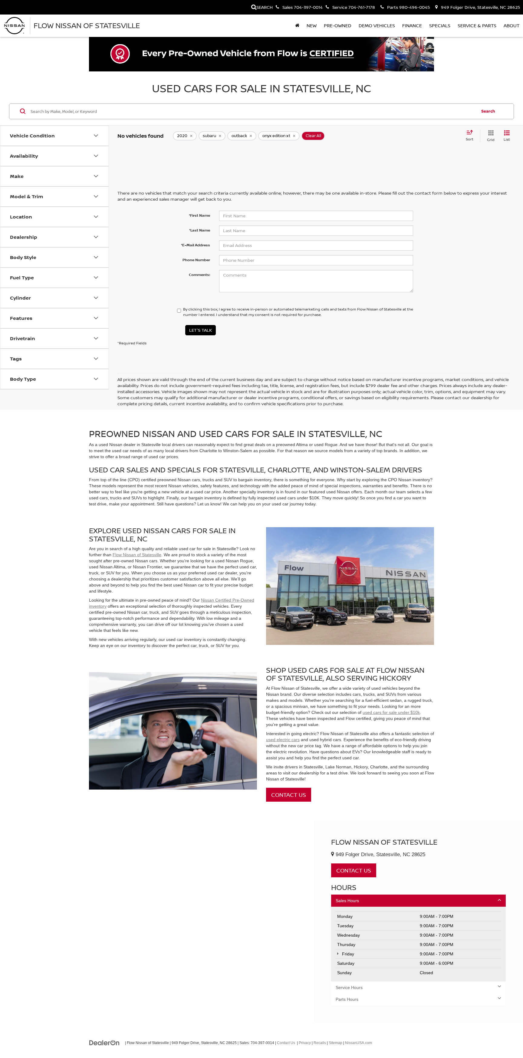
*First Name (199, 215)
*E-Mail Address (195, 245)
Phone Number (196, 259)
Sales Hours (347, 900)
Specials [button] (439, 25)
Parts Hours (347, 999)
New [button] (312, 25)
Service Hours (349, 987)
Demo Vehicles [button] (377, 25)
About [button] (511, 25)
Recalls (320, 1043)
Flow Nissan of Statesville (137, 554)
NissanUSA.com (358, 1043)
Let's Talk (200, 330)
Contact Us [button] (353, 870)
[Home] (297, 26)
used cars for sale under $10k (391, 712)
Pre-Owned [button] (337, 25)
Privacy (305, 1043)
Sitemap (335, 1043)
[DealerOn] (104, 1042)
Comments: (199, 274)
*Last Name (199, 230)
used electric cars (283, 739)
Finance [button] (412, 25)
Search (488, 111)
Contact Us (288, 794)
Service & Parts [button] (477, 25)
